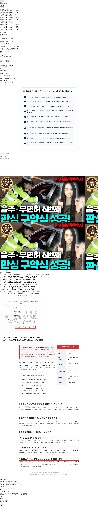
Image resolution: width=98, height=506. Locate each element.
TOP (2, 505)
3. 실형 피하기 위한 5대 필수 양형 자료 (31, 385)
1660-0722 (3, 488)
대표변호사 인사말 (4, 153)
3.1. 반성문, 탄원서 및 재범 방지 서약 (33, 388)
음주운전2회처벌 (4, 4)
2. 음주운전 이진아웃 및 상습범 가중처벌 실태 (33, 382)
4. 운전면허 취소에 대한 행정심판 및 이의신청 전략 (34, 393)
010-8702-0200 (10, 488)
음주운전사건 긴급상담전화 (6, 221)
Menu (2, 1)
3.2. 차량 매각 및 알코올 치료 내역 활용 (33, 391)
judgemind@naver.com (5, 491)
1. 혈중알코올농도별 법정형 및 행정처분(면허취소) (34, 379)
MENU (2, 7)
